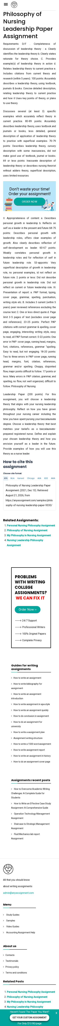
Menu (7, 4)
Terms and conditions (16, 972)
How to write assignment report (29, 750)
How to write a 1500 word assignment (32, 744)
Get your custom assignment (29, 1017)
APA (5, 478)
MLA (12, 478)
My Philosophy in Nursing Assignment (29, 535)
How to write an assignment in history (32, 756)
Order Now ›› (28, 609)
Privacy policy (12, 967)
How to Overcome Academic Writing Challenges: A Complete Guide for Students (30, 793)
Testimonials (12, 961)
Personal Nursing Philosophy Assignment (31, 525)
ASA (39, 478)
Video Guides (12, 926)
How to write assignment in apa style (32, 704)
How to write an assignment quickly (31, 710)
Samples (10, 920)
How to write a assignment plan (29, 732)
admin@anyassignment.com (18, 892)
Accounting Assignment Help (20, 932)
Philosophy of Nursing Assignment (27, 530)
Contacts (10, 955)
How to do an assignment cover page (32, 761)
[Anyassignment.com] (33, 6)
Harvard (20, 478)
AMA (53, 478)
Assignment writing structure (28, 738)
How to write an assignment (27, 678)
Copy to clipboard (15, 495)
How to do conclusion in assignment (31, 716)
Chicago (30, 478)
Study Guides (12, 915)
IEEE (46, 478)
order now (29, 201)
